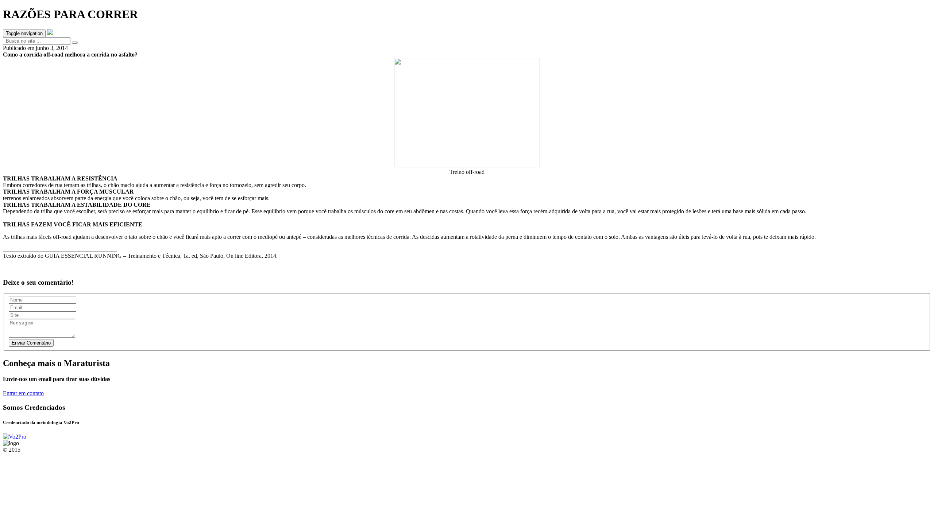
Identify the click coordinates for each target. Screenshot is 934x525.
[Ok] (75, 43)
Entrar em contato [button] (23, 393)
